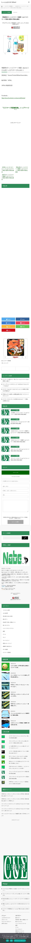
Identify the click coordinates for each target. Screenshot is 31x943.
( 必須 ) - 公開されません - (10, 490)
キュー (4, 637)
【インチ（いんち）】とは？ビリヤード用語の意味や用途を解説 (20, 459)
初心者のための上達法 (7, 616)
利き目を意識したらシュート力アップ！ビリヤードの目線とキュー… (16, 899)
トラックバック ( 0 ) (15, 476)
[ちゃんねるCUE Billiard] (13, 2)
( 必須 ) (5, 486)
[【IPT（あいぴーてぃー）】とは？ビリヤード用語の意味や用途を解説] (8, 369)
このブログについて (6, 917)
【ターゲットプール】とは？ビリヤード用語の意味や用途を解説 (20, 450)
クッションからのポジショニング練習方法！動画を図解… (20, 714)
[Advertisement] (15, 139)
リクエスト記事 (6, 610)
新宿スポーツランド (7, 643)
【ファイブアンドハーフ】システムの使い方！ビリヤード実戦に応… (16, 894)
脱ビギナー (5, 619)
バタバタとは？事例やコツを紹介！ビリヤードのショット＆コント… (16, 889)
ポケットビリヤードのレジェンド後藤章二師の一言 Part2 (14, 813)
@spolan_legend (9, 586)
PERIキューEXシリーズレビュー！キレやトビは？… (20, 685)
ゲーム (4, 634)
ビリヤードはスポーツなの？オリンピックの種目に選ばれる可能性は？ (16, 390)
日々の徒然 (5, 649)
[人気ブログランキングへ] (15, 598)
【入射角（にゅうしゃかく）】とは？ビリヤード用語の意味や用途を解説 (20, 413)
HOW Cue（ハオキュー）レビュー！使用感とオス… (20, 704)
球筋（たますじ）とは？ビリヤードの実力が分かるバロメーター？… (16, 904)
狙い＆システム (6, 625)
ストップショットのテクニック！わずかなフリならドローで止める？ (16, 385)
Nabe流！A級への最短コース (9, 622)
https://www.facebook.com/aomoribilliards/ (13, 98)
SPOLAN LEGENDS (11, 585)
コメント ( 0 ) (15, 472)
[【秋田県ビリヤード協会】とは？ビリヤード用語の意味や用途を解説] (22, 369)
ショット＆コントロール (8, 628)
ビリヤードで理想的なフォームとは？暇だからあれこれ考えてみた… (16, 909)
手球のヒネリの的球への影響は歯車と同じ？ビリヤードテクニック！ (16, 395)
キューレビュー (6, 640)
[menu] (29, 2)
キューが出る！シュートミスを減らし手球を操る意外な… (20, 676)
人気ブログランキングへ (15, 599)
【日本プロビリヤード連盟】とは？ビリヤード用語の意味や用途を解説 (20, 440)
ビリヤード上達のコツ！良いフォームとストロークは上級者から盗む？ (16, 380)
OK (7, 940)
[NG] (29, 938)
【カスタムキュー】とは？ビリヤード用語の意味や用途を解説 (20, 422)
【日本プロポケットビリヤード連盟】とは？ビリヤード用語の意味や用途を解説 (20, 431)
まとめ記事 (5, 613)
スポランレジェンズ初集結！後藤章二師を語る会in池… (20, 723)
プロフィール (4, 919)
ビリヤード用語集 (6, 12)
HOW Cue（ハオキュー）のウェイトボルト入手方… (20, 695)
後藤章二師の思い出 (7, 646)
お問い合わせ (4, 923)
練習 (4, 631)
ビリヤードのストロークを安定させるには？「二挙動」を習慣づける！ (16, 400)
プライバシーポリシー (6, 921)
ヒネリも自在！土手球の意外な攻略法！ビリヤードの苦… (20, 666)
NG (11, 940)
